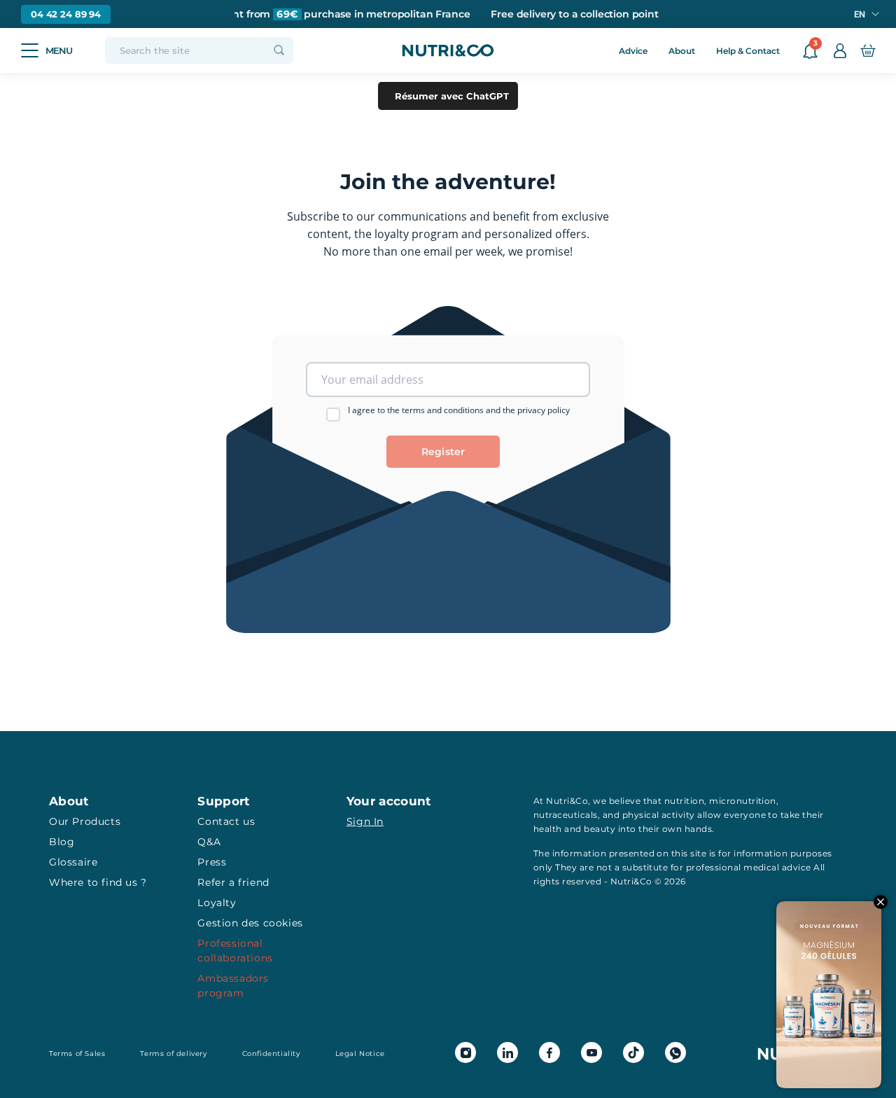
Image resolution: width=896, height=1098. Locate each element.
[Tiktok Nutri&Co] (633, 1052)
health (547, 829)
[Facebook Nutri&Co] (549, 1052)
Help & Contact (748, 51)
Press (211, 862)
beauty (599, 829)
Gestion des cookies (249, 923)
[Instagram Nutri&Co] (465, 1052)
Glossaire (73, 862)
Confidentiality (271, 1053)
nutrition (684, 800)
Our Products (84, 821)
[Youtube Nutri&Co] (591, 1052)
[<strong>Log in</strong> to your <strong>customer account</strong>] (840, 50)
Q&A (208, 841)
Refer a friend (233, 882)
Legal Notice (360, 1053)
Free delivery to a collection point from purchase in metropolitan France (269, 14)
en (859, 14)
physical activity (658, 814)
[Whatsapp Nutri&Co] (675, 1052)
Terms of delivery (173, 1053)
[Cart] (867, 50)
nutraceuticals (565, 814)
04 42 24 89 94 (66, 14)
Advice (633, 51)
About (681, 51)
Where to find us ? (98, 882)
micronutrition (742, 800)
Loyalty (216, 902)
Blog (61, 841)
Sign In (365, 821)
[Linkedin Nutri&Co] (507, 1052)
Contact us (226, 821)
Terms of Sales (77, 1053)
